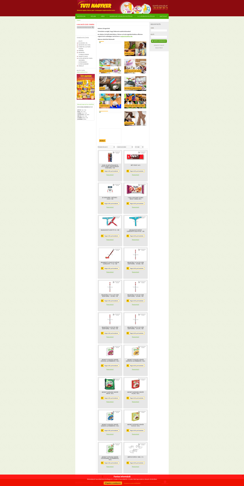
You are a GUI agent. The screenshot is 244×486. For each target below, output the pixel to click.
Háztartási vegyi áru (84, 45)
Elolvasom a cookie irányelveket (132, 483)
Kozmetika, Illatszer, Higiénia (133, 71)
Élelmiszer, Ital (83, 43)
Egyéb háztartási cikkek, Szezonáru (134, 106)
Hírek (103, 16)
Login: (152, 28)
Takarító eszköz (83, 56)
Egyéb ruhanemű (83, 64)
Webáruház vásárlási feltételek (121, 16)
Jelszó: (152, 34)
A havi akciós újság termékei (85, 24)
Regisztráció (110, 175)
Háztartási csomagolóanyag (84, 53)
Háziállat (81, 66)
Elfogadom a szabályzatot (113, 483)
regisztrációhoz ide (126, 36)
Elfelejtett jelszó (159, 45)
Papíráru (81, 50)
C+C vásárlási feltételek (146, 16)
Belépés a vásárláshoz (159, 41)
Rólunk (93, 16)
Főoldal (78, 20)
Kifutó (80, 41)
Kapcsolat (163, 16)
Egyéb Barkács (83, 62)
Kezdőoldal (81, 16)
